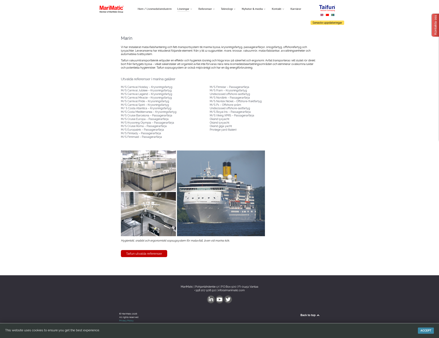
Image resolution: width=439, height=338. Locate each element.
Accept (425, 330)
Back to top (308, 315)
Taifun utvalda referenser (144, 253)
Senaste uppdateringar (327, 22)
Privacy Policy (126, 320)
